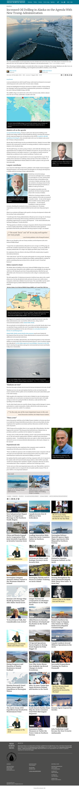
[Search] (58, 2)
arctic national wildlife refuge (58, 496)
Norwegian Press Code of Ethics (37, 747)
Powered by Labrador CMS (39, 788)
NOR (68, 2)
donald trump (44, 496)
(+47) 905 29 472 (56, 768)
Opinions (53, 2)
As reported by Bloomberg (14, 132)
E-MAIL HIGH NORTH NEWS (35, 771)
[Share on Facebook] (61, 75)
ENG (72, 2)
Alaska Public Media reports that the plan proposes (20, 333)
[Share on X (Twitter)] (63, 75)
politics (21, 496)
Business (30, 2)
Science (40, 2)
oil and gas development (32, 496)
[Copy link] (69, 75)
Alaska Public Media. (29, 322)
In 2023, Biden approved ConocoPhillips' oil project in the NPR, (32, 343)
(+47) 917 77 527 (32, 768)
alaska (9, 496)
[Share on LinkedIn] (65, 75)
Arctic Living (46, 2)
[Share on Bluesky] (71, 75)
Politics (35, 2)
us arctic (15, 496)
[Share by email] (67, 75)
